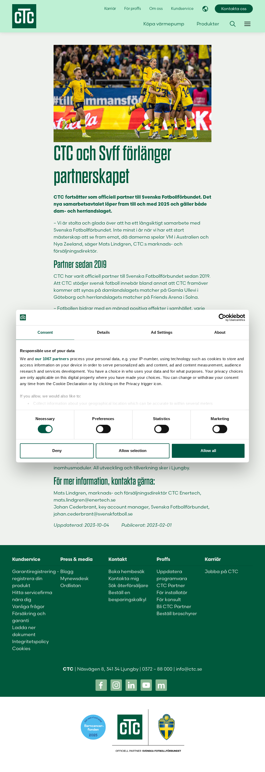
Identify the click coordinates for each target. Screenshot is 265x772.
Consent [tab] (45, 332)
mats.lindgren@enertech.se (85, 500)
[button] (232, 24)
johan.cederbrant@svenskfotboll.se (93, 514)
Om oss (156, 8)
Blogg (66, 571)
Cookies (21, 648)
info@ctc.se (189, 669)
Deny (57, 450)
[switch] (103, 429)
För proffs (132, 8)
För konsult (169, 599)
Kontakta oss (233, 8)
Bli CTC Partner (174, 606)
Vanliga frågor (28, 606)
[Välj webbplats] (205, 8)
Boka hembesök (126, 571)
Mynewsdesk (74, 578)
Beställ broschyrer (177, 613)
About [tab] (220, 332)
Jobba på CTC (221, 571)
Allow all (208, 450)
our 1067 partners (52, 359)
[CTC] (24, 16)
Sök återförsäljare (128, 585)
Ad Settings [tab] (161, 332)
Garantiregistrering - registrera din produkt (35, 578)
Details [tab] (103, 332)
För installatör (172, 592)
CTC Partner (171, 585)
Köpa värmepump (163, 24)
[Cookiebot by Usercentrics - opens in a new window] (222, 317)
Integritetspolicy (30, 641)
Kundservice (182, 8)
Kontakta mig (123, 578)
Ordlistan (70, 585)
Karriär (110, 8)
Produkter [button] (208, 24)
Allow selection (132, 450)
